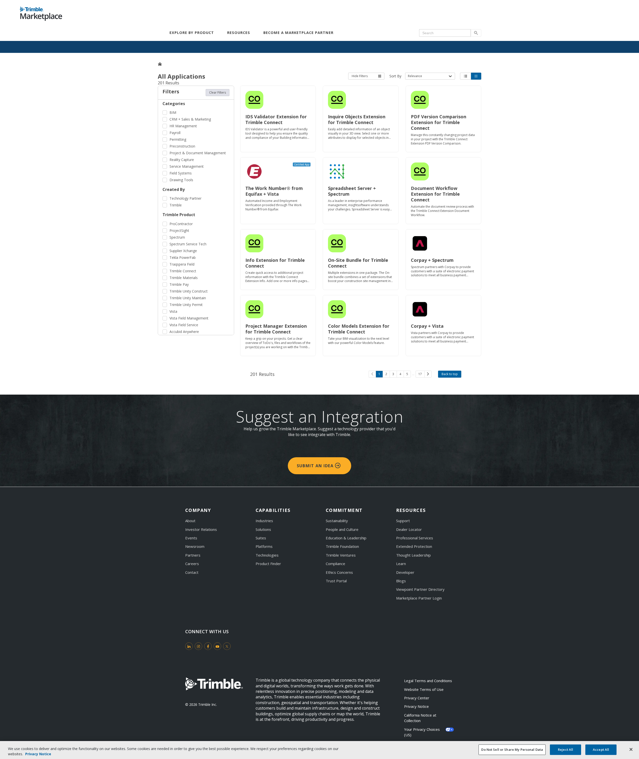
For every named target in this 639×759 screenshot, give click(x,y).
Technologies (267, 555)
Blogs (401, 580)
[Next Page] (428, 374)
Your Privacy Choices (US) (422, 732)
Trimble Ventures (341, 555)
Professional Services (414, 537)
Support (403, 520)
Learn (401, 563)
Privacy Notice (416, 706)
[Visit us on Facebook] (208, 646)
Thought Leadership (413, 555)
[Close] (631, 749)
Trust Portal (336, 580)
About (190, 520)
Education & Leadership (346, 537)
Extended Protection (414, 546)
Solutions (263, 529)
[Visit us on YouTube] (217, 646)
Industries (264, 520)
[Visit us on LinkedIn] (188, 646)
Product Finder (268, 563)
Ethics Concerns (339, 572)
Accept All (601, 749)
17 (420, 374)
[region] (319, 750)
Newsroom (194, 546)
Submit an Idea (316, 465)
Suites (261, 537)
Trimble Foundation (342, 546)
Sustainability (337, 520)
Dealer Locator (409, 529)
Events (191, 537)
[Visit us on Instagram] (198, 646)
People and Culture (342, 529)
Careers (192, 563)
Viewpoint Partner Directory (420, 589)
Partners (192, 555)
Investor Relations (201, 529)
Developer (405, 572)
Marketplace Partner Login (419, 598)
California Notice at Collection (420, 718)
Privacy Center (416, 697)
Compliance (335, 563)
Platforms (264, 546)
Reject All (565, 749)
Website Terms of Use (424, 689)
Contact (191, 572)
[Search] (476, 33)
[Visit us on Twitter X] (227, 646)
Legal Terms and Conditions (428, 680)
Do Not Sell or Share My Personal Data (512, 749)
